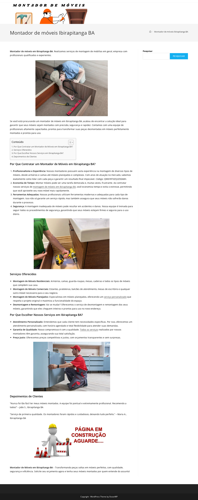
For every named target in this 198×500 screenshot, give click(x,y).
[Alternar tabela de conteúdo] (69, 142)
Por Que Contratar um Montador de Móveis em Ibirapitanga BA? (43, 146)
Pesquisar (148, 51)
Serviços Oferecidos (23, 150)
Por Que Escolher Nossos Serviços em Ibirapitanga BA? (39, 153)
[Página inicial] (150, 31)
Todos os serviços (89, 329)
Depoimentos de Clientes (25, 156)
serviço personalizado (115, 296)
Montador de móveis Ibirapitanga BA (171, 31)
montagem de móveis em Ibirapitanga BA (54, 186)
